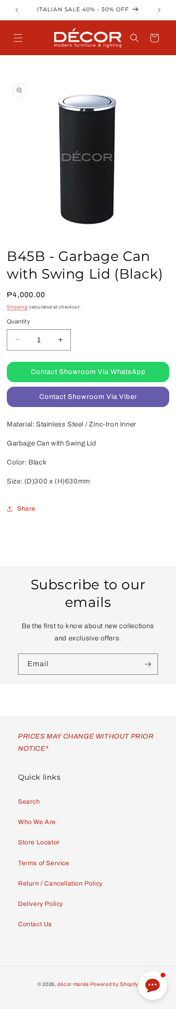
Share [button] (26, 508)
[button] (18, 38)
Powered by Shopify (114, 984)
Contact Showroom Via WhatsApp (88, 371)
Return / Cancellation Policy (60, 883)
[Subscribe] (147, 664)
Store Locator (39, 842)
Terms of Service (43, 863)
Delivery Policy (40, 903)
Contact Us (35, 924)
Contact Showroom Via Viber (88, 396)
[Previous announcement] (17, 10)
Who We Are (37, 822)
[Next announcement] (159, 10)
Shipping (17, 306)
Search (29, 801)
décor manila (72, 984)
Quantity (18, 321)
